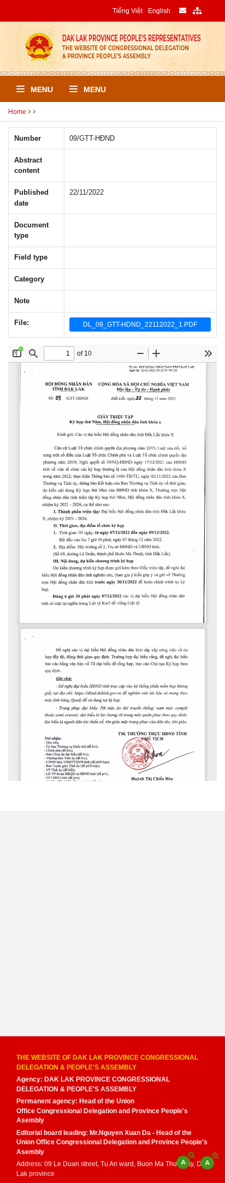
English (159, 10)
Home (17, 111)
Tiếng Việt (127, 10)
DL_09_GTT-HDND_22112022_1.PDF (140, 324)
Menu (40, 89)
